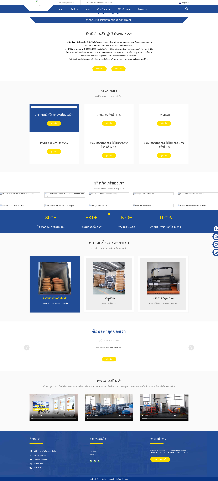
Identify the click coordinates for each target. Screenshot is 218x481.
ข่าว (88, 9)
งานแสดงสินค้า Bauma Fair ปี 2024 (109, 348)
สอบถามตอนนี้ (160, 459)
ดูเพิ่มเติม (99, 69)
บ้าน (61, 9)
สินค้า (73, 9)
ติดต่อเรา (142, 9)
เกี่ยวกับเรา (102, 9)
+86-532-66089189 (40, 455)
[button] (98, 13)
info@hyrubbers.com (68, 3)
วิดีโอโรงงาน (124, 9)
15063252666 (38, 463)
